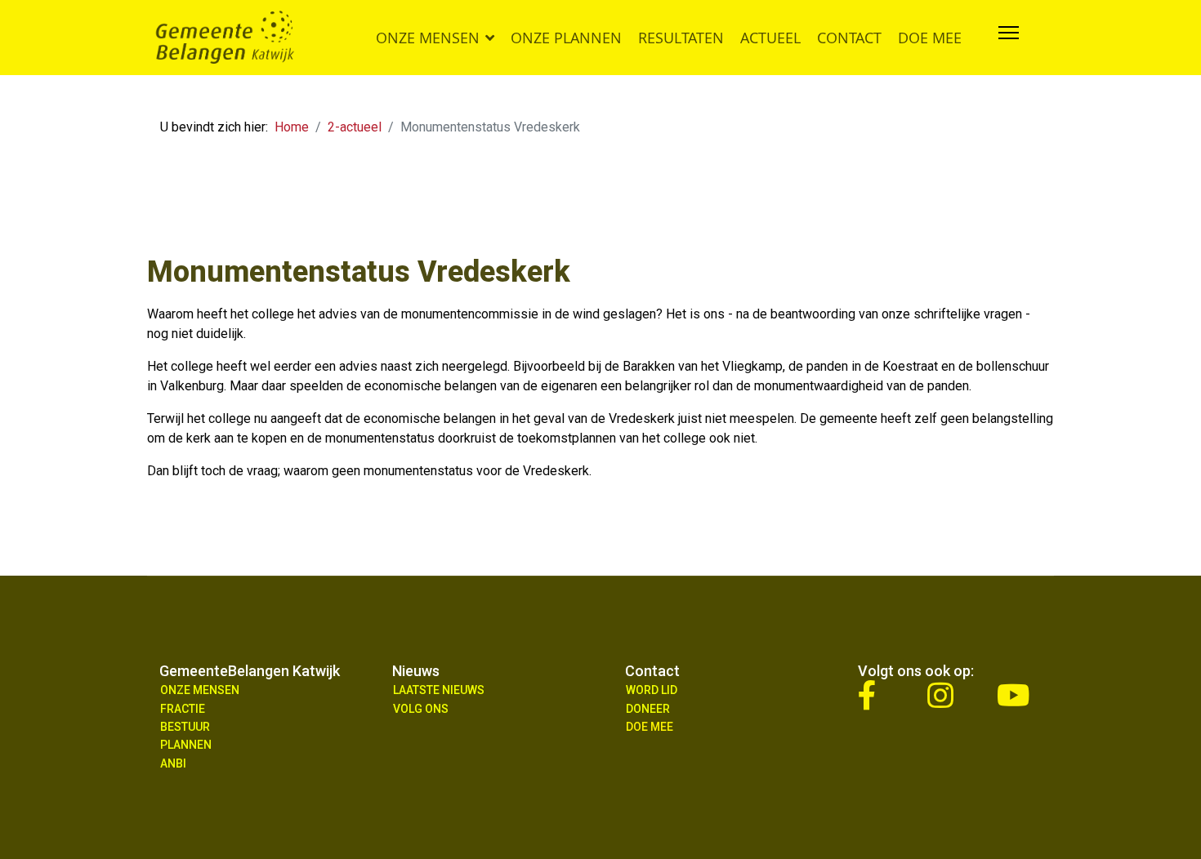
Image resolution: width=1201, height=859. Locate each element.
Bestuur (185, 726)
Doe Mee (649, 726)
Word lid (651, 690)
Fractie (182, 708)
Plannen (186, 744)
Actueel (770, 37)
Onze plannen (566, 37)
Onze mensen (428, 37)
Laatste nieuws (438, 690)
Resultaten (681, 37)
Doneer (648, 708)
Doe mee (930, 37)
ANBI (173, 763)
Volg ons (421, 708)
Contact (849, 37)
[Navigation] (1008, 37)
